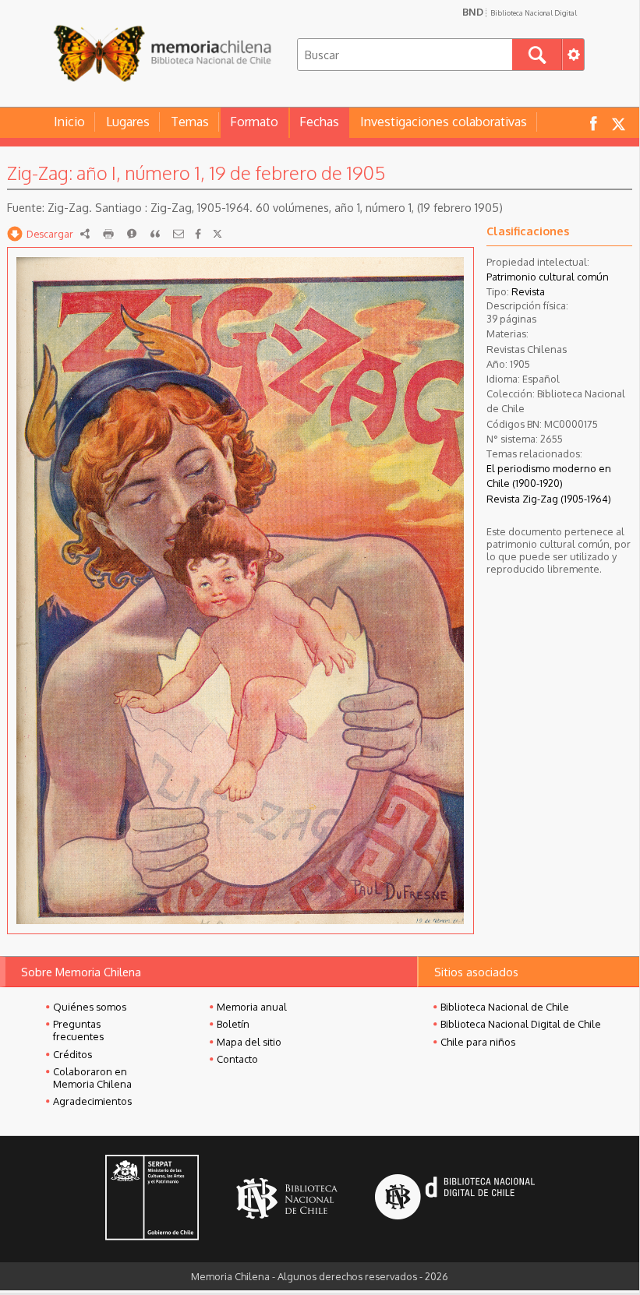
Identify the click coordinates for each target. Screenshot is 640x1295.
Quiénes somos (89, 1006)
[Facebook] (198, 234)
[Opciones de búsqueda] (573, 54)
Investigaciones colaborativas (443, 121)
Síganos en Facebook (593, 123)
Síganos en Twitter (618, 123)
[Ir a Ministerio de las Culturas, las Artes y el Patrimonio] (152, 1199)
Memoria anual (252, 1006)
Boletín (233, 1024)
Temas (190, 121)
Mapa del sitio (249, 1042)
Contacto (237, 1059)
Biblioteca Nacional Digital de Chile (520, 1024)
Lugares (128, 121)
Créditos (72, 1054)
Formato (254, 121)
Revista (528, 291)
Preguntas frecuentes (78, 1030)
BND (519, 11)
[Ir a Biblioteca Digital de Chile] (454, 1198)
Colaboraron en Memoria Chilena (92, 1077)
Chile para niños (477, 1042)
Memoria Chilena (162, 52)
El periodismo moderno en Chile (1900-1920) (548, 475)
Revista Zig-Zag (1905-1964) (548, 498)
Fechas (319, 121)
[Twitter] (217, 234)
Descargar (50, 234)
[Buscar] (537, 54)
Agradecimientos (92, 1101)
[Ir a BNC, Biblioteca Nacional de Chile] (286, 1198)
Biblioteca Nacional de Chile (504, 1006)
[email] (178, 234)
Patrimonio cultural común (547, 276)
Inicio (69, 121)
